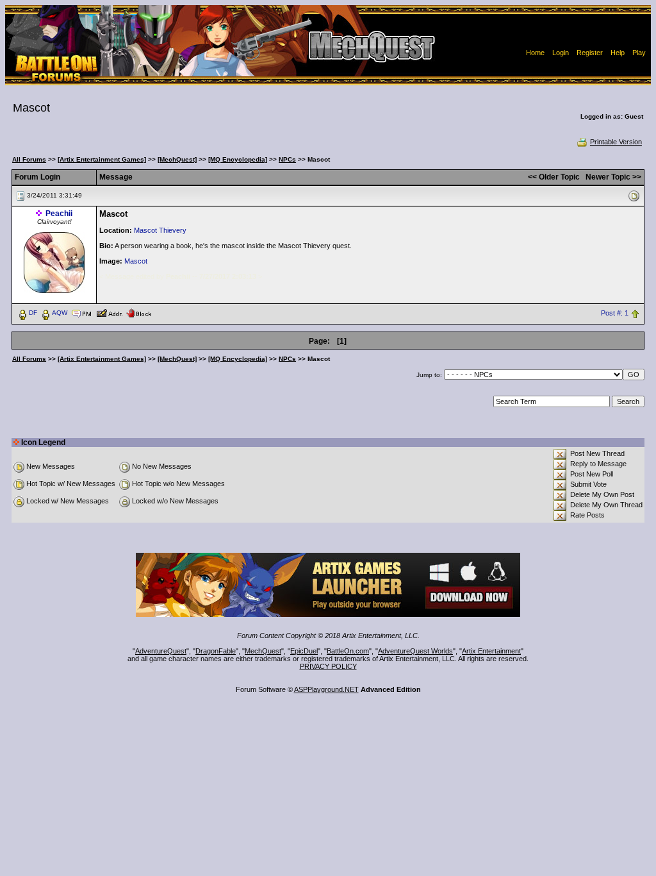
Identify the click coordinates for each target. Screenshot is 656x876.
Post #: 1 (614, 313)
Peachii (58, 213)
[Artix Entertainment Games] (102, 159)
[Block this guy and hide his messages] (139, 312)
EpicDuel (304, 651)
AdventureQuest (160, 651)
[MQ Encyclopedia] (237, 159)
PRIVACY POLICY (328, 666)
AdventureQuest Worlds (415, 651)
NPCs (287, 159)
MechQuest (263, 651)
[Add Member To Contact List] (109, 312)
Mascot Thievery (160, 230)
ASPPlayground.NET (326, 689)
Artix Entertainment (491, 651)
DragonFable (215, 651)
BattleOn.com (348, 651)
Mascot (135, 261)
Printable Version (616, 142)
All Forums (29, 159)
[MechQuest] (177, 159)
